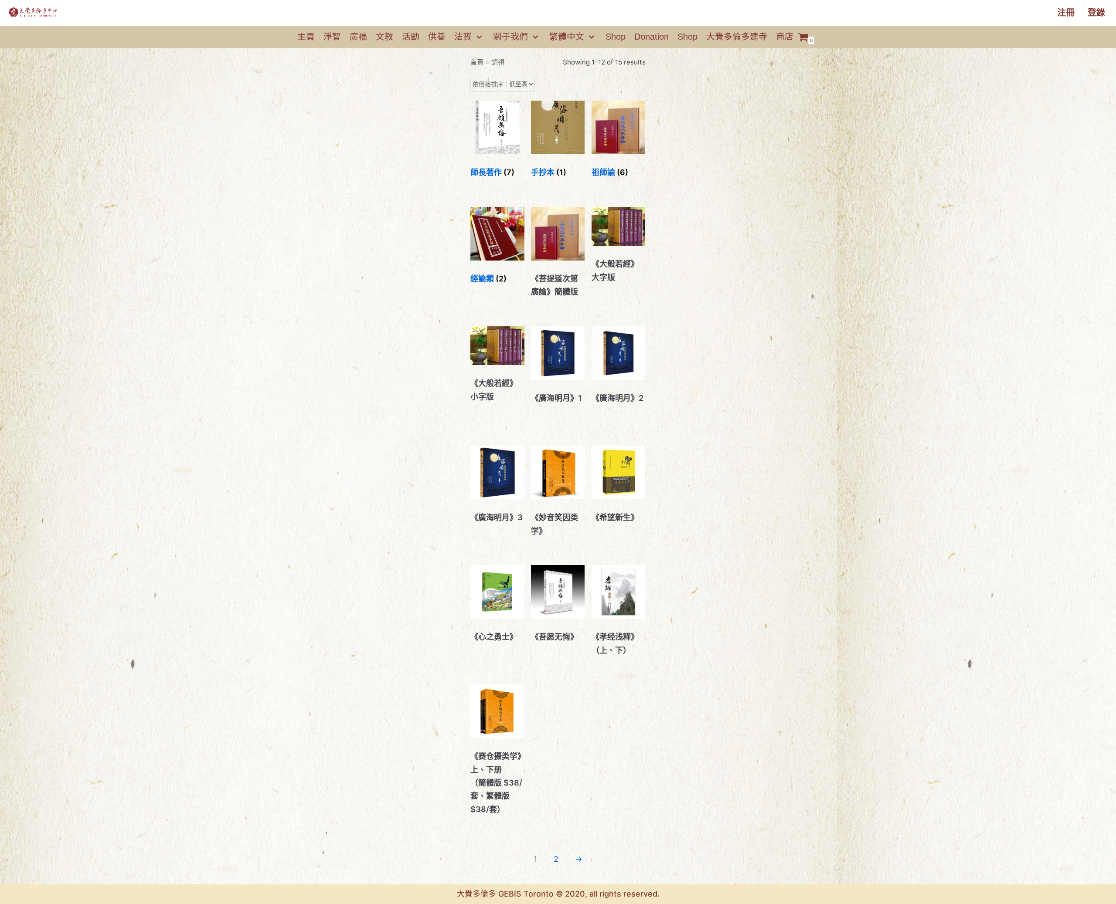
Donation (651, 36)
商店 (784, 36)
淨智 (332, 36)
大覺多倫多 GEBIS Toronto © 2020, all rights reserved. (558, 893)
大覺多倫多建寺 (736, 36)
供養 (437, 36)
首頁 (476, 62)
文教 (384, 36)
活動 (410, 36)
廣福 (358, 36)
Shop (616, 36)
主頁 (306, 36)
